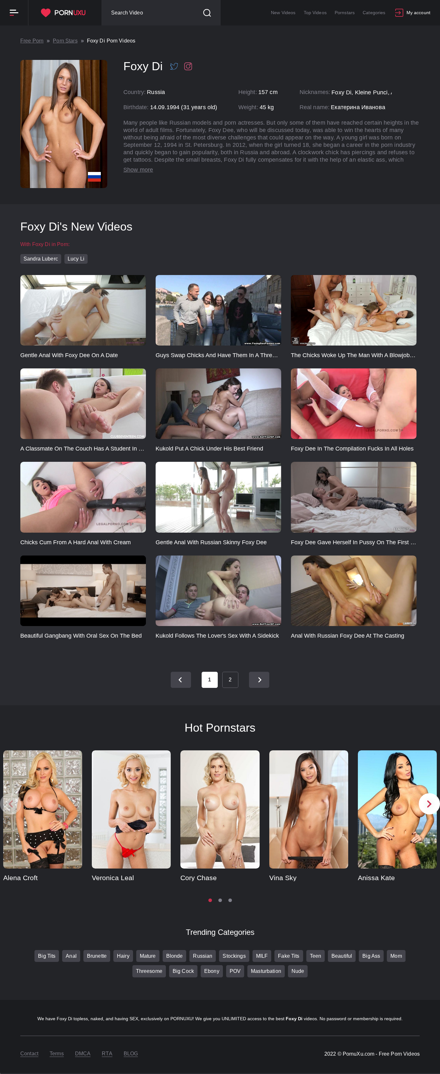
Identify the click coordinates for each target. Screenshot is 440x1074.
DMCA (83, 1053)
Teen (315, 956)
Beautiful (341, 956)
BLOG (131, 1053)
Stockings (234, 956)
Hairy (123, 956)
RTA (107, 1053)
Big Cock (183, 971)
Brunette (97, 956)
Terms (57, 1053)
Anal (71, 956)
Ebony (211, 971)
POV (235, 971)
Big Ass (371, 956)
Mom (396, 956)
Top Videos (315, 12)
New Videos (283, 12)
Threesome (149, 971)
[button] (429, 803)
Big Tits (46, 956)
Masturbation (266, 971)
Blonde (174, 956)
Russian (202, 956)
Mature (148, 956)
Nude (298, 971)
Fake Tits (288, 956)
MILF (262, 956)
